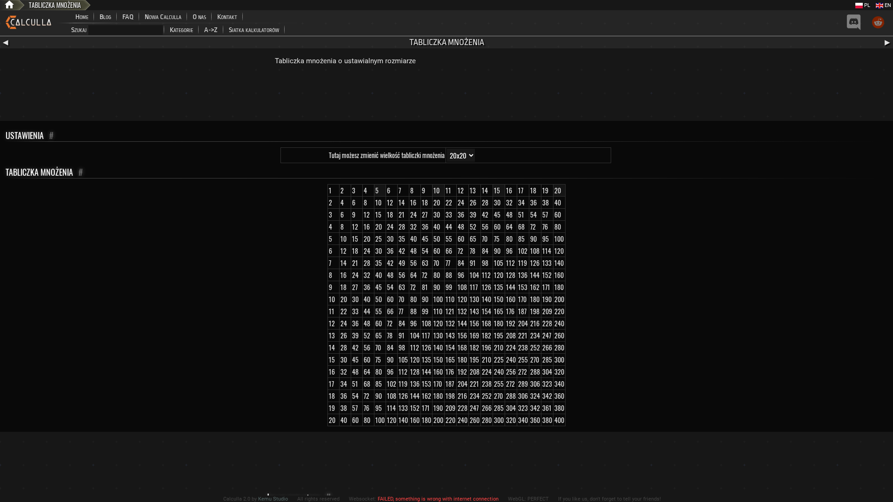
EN (887, 5)
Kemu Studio (273, 499)
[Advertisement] (446, 95)
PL (866, 5)
